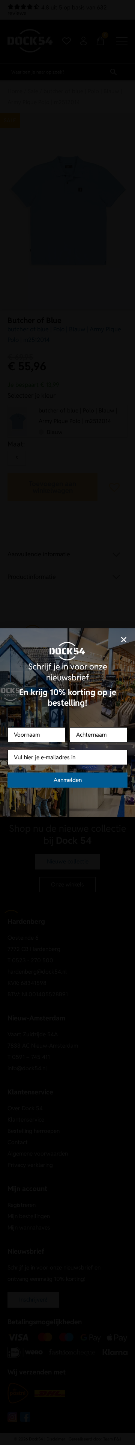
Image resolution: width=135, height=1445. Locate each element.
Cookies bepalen (67, 752)
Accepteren (67, 732)
